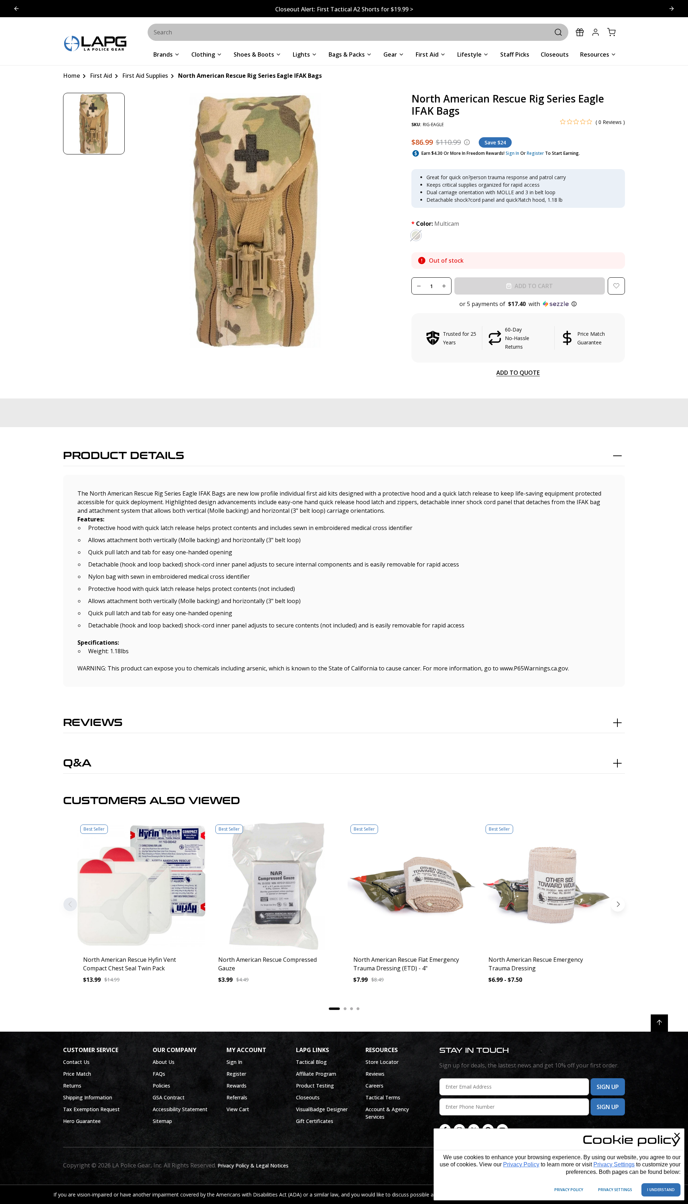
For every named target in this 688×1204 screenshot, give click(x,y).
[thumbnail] (93, 123)
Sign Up (608, 1087)
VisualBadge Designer (322, 1109)
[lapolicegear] (95, 44)
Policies (161, 1085)
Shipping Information (87, 1097)
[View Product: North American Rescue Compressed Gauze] (276, 886)
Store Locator (382, 1062)
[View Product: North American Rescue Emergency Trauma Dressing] (547, 886)
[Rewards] (579, 32)
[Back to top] (659, 1023)
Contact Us (76, 1062)
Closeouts (308, 1097)
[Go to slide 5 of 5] (671, 8)
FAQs (159, 1073)
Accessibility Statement (180, 1109)
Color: (435, 224)
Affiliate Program (316, 1073)
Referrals (236, 1097)
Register (535, 153)
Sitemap (162, 1121)
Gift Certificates (314, 1121)
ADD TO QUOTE (518, 373)
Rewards (236, 1085)
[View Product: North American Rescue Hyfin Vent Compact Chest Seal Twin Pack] (141, 886)
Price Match (77, 1073)
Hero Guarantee (82, 1121)
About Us (164, 1062)
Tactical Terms (383, 1097)
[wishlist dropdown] (616, 286)
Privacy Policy (521, 1164)
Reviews (93, 723)
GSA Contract (169, 1097)
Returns (72, 1085)
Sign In (512, 153)
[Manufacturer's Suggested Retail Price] (467, 142)
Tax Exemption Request (91, 1109)
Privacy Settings (614, 1164)
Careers (374, 1085)
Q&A (77, 763)
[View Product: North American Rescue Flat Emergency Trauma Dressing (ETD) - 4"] (412, 886)
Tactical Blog (311, 1062)
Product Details (123, 456)
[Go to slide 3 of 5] (16, 8)
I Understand (661, 1189)
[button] (518, 303)
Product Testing (315, 1085)
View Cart (237, 1109)
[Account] (595, 32)
